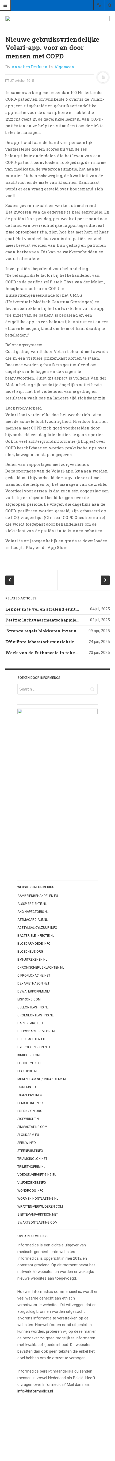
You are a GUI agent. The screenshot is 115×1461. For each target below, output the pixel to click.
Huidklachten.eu (31, 1039)
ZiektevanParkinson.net (37, 1214)
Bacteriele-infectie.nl (35, 936)
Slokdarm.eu (28, 1135)
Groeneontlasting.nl (35, 1015)
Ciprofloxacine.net (33, 975)
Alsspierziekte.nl (32, 904)
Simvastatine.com (32, 1127)
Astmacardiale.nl (32, 920)
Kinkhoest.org (29, 1055)
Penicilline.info (30, 1103)
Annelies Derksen (29, 66)
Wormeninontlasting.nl (37, 1198)
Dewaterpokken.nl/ (33, 991)
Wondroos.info (30, 1190)
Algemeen (64, 66)
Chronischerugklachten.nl (40, 967)
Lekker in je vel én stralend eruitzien (45, 609)
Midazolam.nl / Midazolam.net (43, 1079)
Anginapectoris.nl (32, 912)
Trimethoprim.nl (31, 1167)
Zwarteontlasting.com (37, 1222)
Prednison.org (29, 1111)
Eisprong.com (29, 999)
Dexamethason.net (33, 983)
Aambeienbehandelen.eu (37, 896)
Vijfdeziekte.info (31, 1183)
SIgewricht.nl (28, 1119)
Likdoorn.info (29, 1063)
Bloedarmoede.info (34, 943)
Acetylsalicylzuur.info (37, 928)
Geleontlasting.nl (32, 1007)
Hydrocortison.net (34, 1047)
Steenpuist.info (30, 1151)
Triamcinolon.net (32, 1159)
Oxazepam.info (29, 1095)
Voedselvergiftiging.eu (36, 1175)
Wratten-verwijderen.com (40, 1206)
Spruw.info (26, 1143)
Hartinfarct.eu (30, 1023)
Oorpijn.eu (26, 1087)
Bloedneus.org (30, 951)
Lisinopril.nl (27, 1071)
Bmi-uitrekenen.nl (32, 959)
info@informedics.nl (35, 1391)
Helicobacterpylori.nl (36, 1031)
